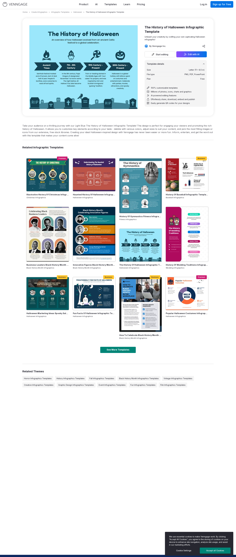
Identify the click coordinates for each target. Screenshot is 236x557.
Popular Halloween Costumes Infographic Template (187, 313)
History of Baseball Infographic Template (187, 194)
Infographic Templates (60, 12)
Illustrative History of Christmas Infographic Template (47, 194)
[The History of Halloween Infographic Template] (140, 245)
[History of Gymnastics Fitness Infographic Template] (140, 185)
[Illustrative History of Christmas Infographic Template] (47, 174)
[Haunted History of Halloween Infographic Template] (94, 174)
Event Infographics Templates (112, 385)
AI (96, 4)
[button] (160, 54)
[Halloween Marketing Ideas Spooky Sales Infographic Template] (47, 293)
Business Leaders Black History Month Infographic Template (47, 265)
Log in (203, 4)
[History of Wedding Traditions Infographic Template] (187, 234)
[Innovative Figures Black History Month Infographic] (94, 234)
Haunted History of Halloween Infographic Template (94, 194)
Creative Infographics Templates (38, 385)
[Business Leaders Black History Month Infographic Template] (47, 234)
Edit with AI (193, 54)
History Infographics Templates (71, 378)
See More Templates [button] (118, 349)
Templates (110, 4)
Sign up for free (222, 4)
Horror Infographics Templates (38, 378)
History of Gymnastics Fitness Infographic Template (140, 216)
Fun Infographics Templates (142, 385)
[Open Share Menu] (204, 46)
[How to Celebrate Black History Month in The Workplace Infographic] (140, 304)
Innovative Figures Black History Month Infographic (94, 265)
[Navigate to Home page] (15, 4)
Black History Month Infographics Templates (139, 378)
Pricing (141, 4)
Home (25, 12)
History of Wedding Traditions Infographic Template (187, 265)
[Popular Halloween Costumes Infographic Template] (187, 293)
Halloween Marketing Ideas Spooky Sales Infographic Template (47, 313)
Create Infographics (39, 12)
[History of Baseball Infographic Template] (187, 174)
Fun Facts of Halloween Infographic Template (94, 313)
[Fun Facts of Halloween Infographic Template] (94, 293)
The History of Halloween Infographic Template (140, 265)
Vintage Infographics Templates (178, 378)
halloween (77, 12)
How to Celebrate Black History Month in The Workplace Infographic (140, 335)
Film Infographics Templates (172, 385)
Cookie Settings (183, 550)
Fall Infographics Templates (101, 378)
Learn (127, 4)
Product (83, 4)
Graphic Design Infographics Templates (76, 385)
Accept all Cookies (215, 550)
